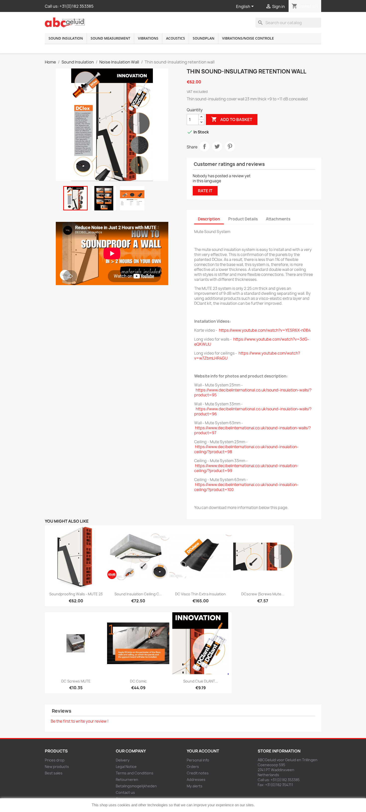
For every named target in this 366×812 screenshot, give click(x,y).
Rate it (205, 190)
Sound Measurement (110, 38)
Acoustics (175, 38)
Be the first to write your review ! (80, 721)
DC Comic (138, 681)
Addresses (196, 779)
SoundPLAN (203, 38)
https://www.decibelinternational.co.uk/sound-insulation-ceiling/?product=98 (246, 449)
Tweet (217, 146)
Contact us (125, 792)
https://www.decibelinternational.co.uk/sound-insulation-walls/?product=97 (252, 430)
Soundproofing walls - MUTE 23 (76, 594)
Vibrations (148, 38)
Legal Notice (126, 766)
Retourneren (127, 779)
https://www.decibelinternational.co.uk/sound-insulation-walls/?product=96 (252, 411)
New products (57, 766)
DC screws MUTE (76, 681)
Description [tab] (209, 219)
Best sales (53, 773)
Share (204, 146)
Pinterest (230, 146)
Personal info (198, 760)
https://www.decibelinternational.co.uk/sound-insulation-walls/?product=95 (252, 392)
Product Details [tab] (243, 219)
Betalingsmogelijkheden (136, 786)
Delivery (122, 760)
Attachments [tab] (278, 219)
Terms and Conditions (134, 773)
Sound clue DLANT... (200, 681)
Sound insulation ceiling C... (138, 594)
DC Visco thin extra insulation (200, 594)
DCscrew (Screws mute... (262, 594)
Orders (193, 766)
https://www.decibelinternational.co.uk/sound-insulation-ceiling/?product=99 (246, 468)
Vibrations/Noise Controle (248, 38)
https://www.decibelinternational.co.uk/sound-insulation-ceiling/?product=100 (246, 487)
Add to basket (231, 119)
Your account (203, 751)
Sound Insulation (66, 38)
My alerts (194, 786)
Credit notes (198, 773)
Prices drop (54, 760)
